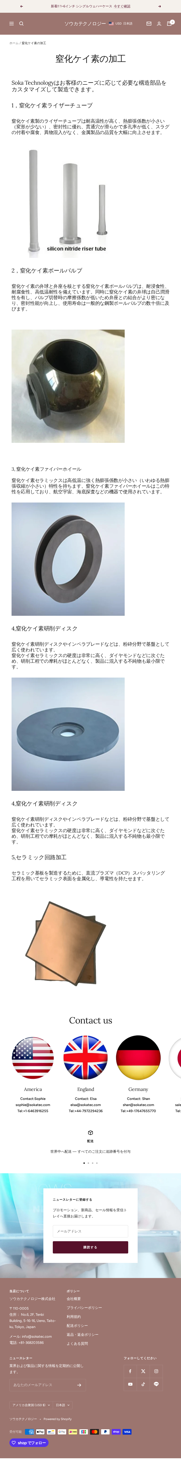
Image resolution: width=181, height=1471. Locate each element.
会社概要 (74, 1299)
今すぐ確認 (122, 6)
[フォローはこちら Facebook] (130, 1371)
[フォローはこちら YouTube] (130, 1384)
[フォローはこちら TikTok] (143, 1384)
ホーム (14, 43)
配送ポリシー (77, 1326)
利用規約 (74, 1317)
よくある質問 (77, 1343)
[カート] (169, 23)
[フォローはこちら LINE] (156, 1384)
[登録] (79, 1385)
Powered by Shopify (58, 1419)
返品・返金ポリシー (83, 1335)
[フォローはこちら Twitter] (143, 1371)
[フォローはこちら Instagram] (156, 1371)
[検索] (21, 23)
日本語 (60, 1405)
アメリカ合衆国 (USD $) (28, 1405)
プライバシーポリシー (84, 1308)
